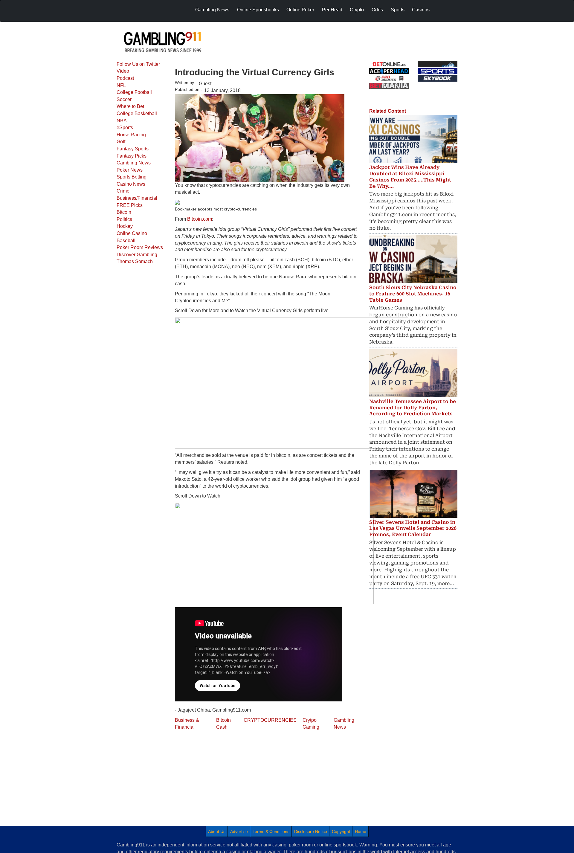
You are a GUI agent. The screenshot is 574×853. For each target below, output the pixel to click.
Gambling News (134, 162)
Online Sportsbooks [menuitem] (258, 9)
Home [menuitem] (360, 831)
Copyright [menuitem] (341, 831)
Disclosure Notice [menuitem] (310, 831)
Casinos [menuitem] (421, 9)
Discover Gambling (137, 254)
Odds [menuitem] (377, 9)
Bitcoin (124, 212)
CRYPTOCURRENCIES (270, 720)
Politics (124, 219)
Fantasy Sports (133, 148)
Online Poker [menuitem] (300, 9)
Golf (121, 141)
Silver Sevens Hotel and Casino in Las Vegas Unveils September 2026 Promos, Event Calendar (413, 528)
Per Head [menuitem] (332, 9)
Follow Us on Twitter (138, 64)
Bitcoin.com (199, 219)
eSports (125, 127)
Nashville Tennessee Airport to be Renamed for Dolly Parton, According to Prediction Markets (412, 408)
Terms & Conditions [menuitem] (271, 831)
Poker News (130, 170)
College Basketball (137, 113)
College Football (134, 92)
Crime (123, 190)
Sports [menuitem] (397, 9)
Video (123, 71)
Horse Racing (131, 134)
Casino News (131, 184)
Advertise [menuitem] (239, 831)
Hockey (125, 226)
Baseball (126, 240)
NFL (121, 85)
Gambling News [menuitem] (212, 9)
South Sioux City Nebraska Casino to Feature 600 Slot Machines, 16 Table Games (413, 294)
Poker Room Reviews (140, 247)
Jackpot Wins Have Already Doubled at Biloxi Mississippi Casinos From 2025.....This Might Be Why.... (410, 176)
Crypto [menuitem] (357, 9)
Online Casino (132, 233)
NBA (122, 120)
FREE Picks (130, 205)
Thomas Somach (135, 261)
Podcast (125, 78)
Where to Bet (130, 106)
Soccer (124, 99)
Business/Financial (137, 198)
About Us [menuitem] (216, 831)
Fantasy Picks (131, 155)
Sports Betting (131, 176)
